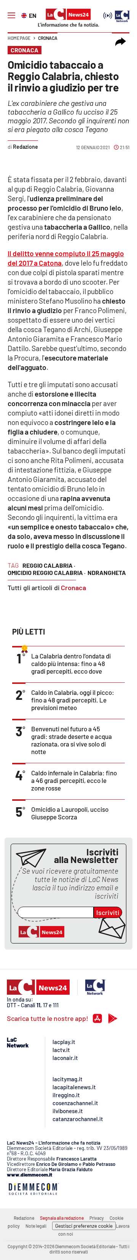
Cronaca (47, 38)
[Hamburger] (11, 15)
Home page (19, 38)
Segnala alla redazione (62, 1218)
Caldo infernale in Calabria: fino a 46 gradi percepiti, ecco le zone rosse (74, 780)
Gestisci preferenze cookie (84, 1226)
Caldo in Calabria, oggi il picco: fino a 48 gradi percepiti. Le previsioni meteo (72, 699)
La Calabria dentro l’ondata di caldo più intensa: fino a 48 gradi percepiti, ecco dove (71, 663)
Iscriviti (107, 912)
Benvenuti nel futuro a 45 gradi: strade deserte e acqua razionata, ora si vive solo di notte (71, 740)
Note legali (35, 1225)
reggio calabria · (48, 565)
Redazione (24, 1218)
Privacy (96, 1218)
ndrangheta (107, 572)
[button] (120, 42)
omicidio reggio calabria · (47, 572)
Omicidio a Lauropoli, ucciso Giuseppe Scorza (69, 813)
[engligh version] (25, 14)
